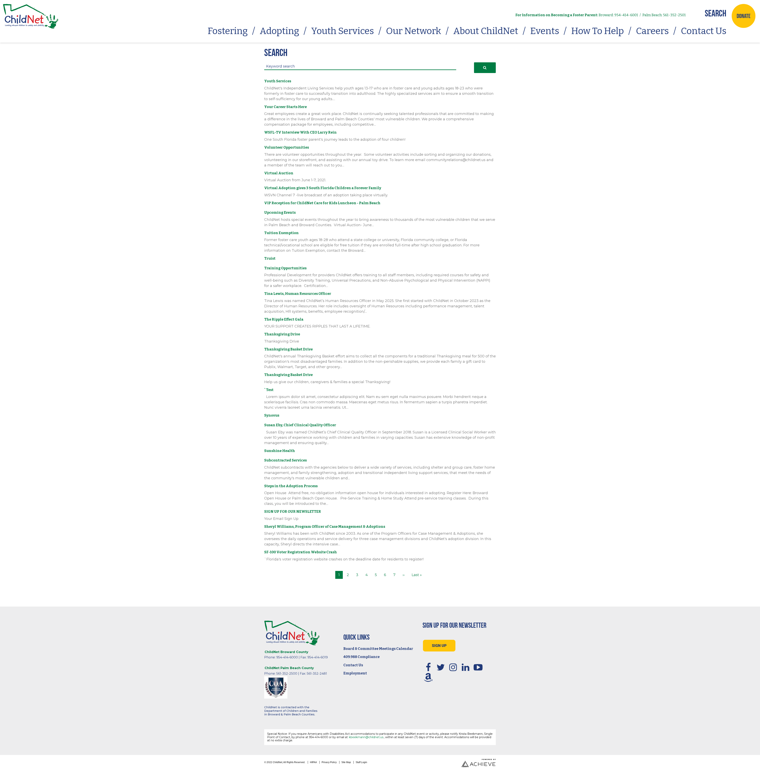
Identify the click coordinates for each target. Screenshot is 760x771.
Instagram (453, 667)
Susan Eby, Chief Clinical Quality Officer (300, 425)
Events (544, 31)
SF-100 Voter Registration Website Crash (300, 552)
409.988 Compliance (361, 657)
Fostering (228, 31)
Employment (355, 673)
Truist (270, 258)
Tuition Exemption (281, 233)
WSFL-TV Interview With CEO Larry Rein (300, 132)
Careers (652, 31)
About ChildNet (485, 31)
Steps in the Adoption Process (291, 486)
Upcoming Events (280, 212)
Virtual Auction (278, 173)
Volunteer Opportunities (286, 147)
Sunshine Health (279, 451)
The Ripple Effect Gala (283, 319)
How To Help (597, 31)
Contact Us (703, 31)
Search (715, 13)
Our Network (413, 31)
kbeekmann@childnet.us (366, 737)
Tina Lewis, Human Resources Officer (297, 293)
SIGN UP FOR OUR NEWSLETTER (292, 511)
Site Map (346, 762)
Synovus (271, 415)
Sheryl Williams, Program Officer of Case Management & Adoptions (324, 526)
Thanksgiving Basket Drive (288, 349)
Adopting (279, 31)
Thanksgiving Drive (282, 334)
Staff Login (361, 762)
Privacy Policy (329, 762)
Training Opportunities (285, 268)
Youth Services (342, 31)
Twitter (441, 667)
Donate (743, 16)
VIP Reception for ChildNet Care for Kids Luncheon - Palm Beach (322, 203)
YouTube (478, 667)
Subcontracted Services (285, 460)
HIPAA (313, 762)
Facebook (428, 667)
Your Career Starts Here (285, 107)
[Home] (30, 16)
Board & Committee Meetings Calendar (378, 649)
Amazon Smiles (428, 677)
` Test (269, 390)
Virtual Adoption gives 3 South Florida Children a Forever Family (322, 188)
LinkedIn (466, 667)
